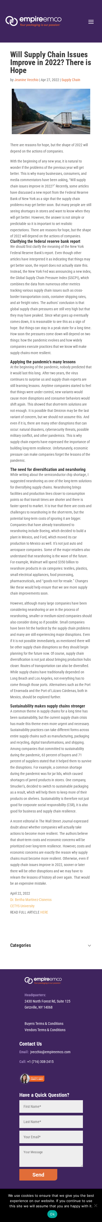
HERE (44, 912)
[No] (95, 1205)
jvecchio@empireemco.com (50, 1052)
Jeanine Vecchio (26, 80)
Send (38, 1175)
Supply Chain (70, 80)
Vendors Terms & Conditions (45, 1030)
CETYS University (22, 906)
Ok (52, 1214)
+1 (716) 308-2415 (40, 1062)
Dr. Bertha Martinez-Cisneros (31, 900)
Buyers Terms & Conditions (44, 1023)
